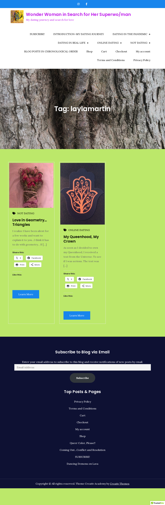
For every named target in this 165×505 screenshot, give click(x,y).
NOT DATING (138, 42)
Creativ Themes (119, 483)
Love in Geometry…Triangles (29, 222)
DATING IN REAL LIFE (71, 42)
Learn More (25, 294)
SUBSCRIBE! (37, 34)
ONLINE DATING (108, 42)
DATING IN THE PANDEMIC (130, 34)
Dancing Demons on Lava (82, 463)
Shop (89, 51)
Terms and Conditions (111, 60)
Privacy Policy (141, 60)
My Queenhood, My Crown (81, 239)
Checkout (121, 51)
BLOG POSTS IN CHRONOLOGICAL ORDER (51, 51)
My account (143, 51)
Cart (104, 51)
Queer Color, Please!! (82, 443)
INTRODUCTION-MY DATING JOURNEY (78, 34)
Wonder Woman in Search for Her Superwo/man (78, 14)
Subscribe (82, 378)
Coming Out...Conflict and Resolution (82, 450)
